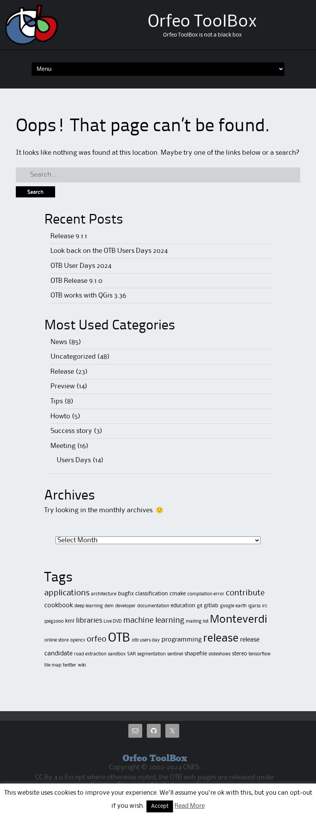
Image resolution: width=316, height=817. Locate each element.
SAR (131, 654)
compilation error (205, 594)
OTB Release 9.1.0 (76, 281)
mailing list (197, 621)
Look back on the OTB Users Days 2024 (109, 251)
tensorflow (260, 654)
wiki (82, 665)
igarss (254, 606)
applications (66, 593)
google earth (233, 606)
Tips (56, 401)
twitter (69, 665)
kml (69, 621)
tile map (52, 665)
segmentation (151, 654)
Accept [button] (159, 806)
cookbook (58, 605)
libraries (89, 620)
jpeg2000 (54, 621)
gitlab (211, 605)
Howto (60, 416)
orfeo (96, 639)
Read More (190, 806)
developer (125, 606)
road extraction (90, 654)
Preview (62, 386)
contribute (245, 593)
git (199, 606)
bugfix (126, 593)
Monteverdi (238, 620)
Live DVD (113, 621)
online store (56, 640)
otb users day (146, 640)
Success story (71, 431)
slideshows (219, 654)
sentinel (175, 654)
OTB (119, 638)
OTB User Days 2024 (80, 266)
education (183, 605)
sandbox (117, 654)
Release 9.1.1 (68, 236)
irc (264, 606)
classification (151, 593)
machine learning (153, 620)
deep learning (88, 606)
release (221, 638)
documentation (153, 606)
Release (62, 372)
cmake (178, 593)
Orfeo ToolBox (202, 22)
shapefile (196, 654)
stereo (239, 654)
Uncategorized (73, 357)
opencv (77, 640)
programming (181, 640)
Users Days (74, 460)
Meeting (63, 446)
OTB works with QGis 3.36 (88, 295)
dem (109, 606)
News (58, 342)
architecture (103, 594)
